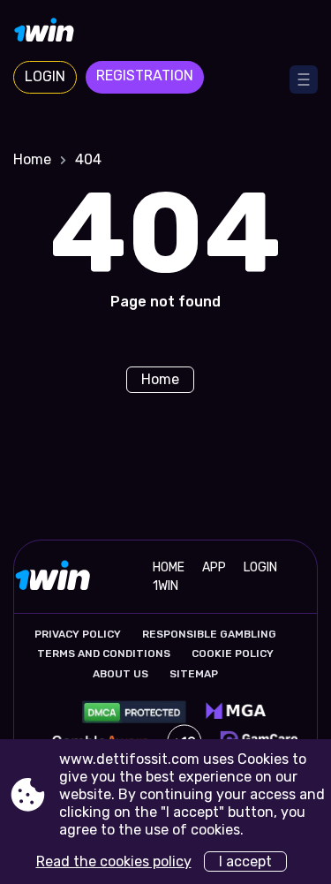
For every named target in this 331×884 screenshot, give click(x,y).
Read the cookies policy (114, 861)
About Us (120, 674)
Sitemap (193, 674)
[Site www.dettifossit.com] (165, 32)
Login (45, 76)
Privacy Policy (77, 634)
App (214, 567)
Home (32, 159)
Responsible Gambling (209, 634)
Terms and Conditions (103, 653)
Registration (144, 75)
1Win (165, 585)
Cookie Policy (233, 653)
